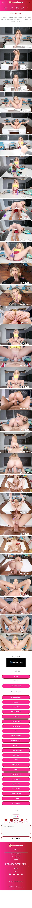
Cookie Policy (16, 857)
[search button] (29, 2)
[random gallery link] (27, 7)
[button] (21, 821)
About (16, 868)
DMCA (16, 860)
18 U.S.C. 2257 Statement (16, 882)
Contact (16, 871)
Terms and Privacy (16, 854)
